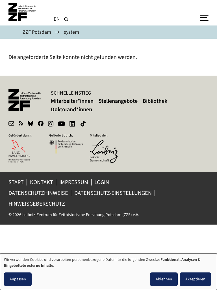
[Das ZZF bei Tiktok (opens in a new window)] (84, 124)
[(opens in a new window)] (107, 143)
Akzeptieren (195, 279)
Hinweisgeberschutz (37, 204)
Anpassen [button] (18, 279)
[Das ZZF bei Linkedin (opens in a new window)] (73, 124)
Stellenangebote (118, 101)
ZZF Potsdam (37, 32)
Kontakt (41, 182)
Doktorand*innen (71, 109)
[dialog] (108, 272)
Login (102, 182)
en (57, 19)
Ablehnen (164, 279)
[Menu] (204, 17)
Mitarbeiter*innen (72, 101)
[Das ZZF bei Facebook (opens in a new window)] (41, 124)
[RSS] (21, 124)
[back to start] (22, 12)
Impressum (73, 182)
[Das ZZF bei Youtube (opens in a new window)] (61, 124)
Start (16, 182)
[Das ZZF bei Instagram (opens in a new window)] (50, 124)
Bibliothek (155, 101)
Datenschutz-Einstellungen (113, 193)
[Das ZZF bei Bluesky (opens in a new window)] (30, 124)
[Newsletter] (11, 124)
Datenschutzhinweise (38, 193)
